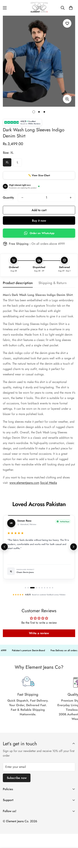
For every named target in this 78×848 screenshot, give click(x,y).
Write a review (39, 633)
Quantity (8, 197)
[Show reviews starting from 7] (44, 587)
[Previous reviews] (4, 546)
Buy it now (39, 220)
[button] (70, 7)
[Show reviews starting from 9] (50, 587)
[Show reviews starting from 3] (32, 587)
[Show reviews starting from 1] (25, 587)
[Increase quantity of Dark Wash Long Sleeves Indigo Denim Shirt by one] (70, 197)
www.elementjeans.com (24, 483)
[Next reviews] (73, 546)
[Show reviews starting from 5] (39, 587)
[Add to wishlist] (67, 23)
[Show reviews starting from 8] (47, 587)
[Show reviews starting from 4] (36, 587)
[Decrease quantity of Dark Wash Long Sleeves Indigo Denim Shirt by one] (22, 197)
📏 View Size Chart (39, 175)
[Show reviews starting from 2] (28, 587)
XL (7, 162)
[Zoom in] (67, 99)
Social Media (48, 483)
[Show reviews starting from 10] (52, 587)
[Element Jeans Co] (39, 8)
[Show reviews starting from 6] (42, 587)
